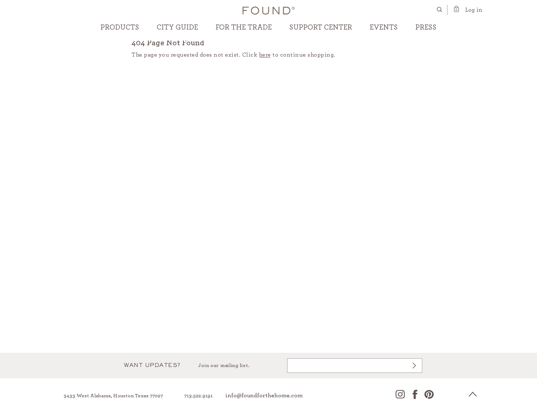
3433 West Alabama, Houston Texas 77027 (113, 395)
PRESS (426, 27)
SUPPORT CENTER (320, 27)
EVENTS (384, 27)
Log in (473, 10)
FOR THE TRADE (244, 27)
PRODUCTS (119, 27)
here (265, 55)
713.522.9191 (198, 395)
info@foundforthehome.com (264, 395)
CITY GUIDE (177, 27)
